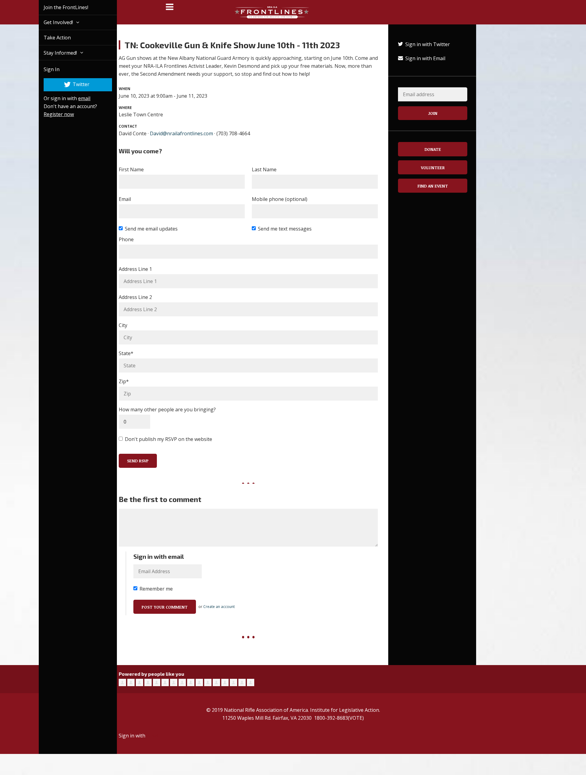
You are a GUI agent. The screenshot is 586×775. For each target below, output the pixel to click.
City (123, 325)
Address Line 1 (135, 269)
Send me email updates (151, 228)
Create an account (219, 606)
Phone (126, 239)
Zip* (124, 381)
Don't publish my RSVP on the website (168, 439)
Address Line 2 (135, 297)
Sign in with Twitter (427, 44)
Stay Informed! (54, 52)
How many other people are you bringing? (167, 409)
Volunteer (433, 167)
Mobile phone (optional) (279, 199)
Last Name (264, 169)
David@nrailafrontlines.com (181, 133)
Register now (52, 114)
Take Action (50, 37)
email (77, 98)
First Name (131, 169)
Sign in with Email (424, 58)
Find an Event (433, 186)
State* (126, 353)
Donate (433, 149)
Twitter (73, 84)
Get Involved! (52, 22)
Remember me (156, 588)
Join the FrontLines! (59, 7)
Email (125, 199)
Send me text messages (285, 228)
